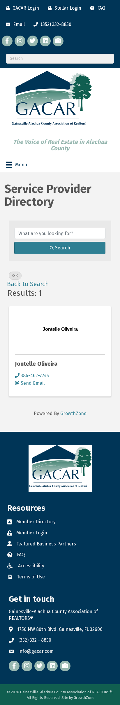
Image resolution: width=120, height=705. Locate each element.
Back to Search (28, 284)
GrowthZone (73, 413)
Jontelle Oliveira (36, 363)
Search (62, 248)
